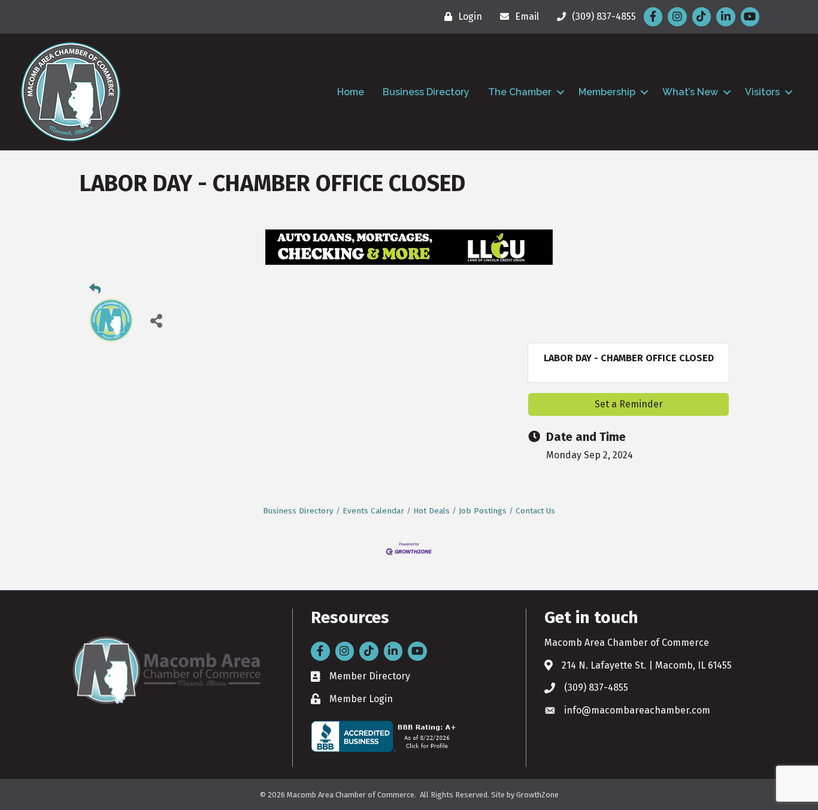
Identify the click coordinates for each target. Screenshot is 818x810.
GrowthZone (537, 794)
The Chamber (520, 92)
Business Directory (426, 92)
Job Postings (483, 511)
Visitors (762, 92)
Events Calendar (373, 511)
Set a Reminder (629, 404)
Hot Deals (431, 511)
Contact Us (535, 511)
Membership (606, 92)
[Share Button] (156, 320)
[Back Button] (95, 289)
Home (350, 92)
